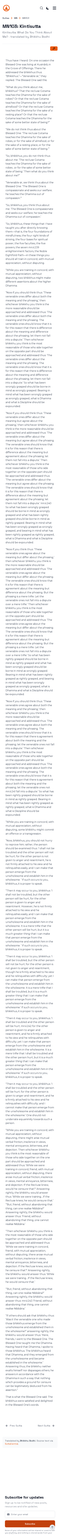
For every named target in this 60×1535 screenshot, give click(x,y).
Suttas (5, 18)
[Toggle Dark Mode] (48, 8)
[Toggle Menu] (54, 8)
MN (15, 18)
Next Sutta (44, 1425)
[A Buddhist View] (7, 8)
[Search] (41, 8)
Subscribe (30, 1523)
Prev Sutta (16, 1425)
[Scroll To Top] (52, 1527)
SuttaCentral (11, 1443)
